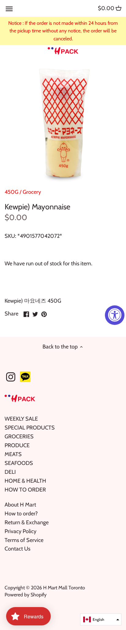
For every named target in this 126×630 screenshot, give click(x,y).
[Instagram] (10, 376)
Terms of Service (24, 540)
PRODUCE (17, 445)
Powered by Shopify (25, 594)
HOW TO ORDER (25, 489)
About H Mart (20, 504)
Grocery (32, 192)
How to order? (21, 513)
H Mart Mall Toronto (64, 587)
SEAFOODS (19, 463)
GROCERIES (19, 436)
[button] (100, 619)
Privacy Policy (20, 531)
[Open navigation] (9, 8)
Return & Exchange (27, 522)
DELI (10, 472)
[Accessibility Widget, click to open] (114, 315)
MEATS (13, 454)
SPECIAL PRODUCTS (30, 427)
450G (11, 192)
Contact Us (17, 548)
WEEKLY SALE (21, 418)
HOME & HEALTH (25, 480)
